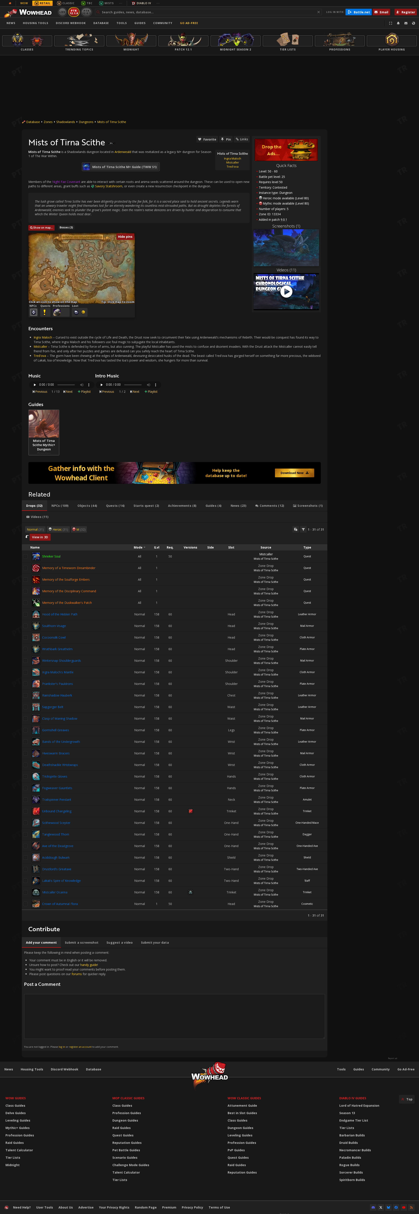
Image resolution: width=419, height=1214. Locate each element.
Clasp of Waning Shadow (59, 718)
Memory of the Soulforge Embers (66, 579)
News (11, 23)
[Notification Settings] (398, 23)
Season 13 (347, 1113)
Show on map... (43, 227)
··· (120, 3)
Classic (68, 3)
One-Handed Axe (307, 846)
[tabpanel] (174, 722)
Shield (307, 857)
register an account (80, 1046)
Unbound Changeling (56, 811)
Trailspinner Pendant (56, 799)
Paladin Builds (350, 1157)
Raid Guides (14, 1143)
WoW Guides (15, 1098)
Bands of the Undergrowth (61, 742)
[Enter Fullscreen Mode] (390, 23)
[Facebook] (396, 1207)
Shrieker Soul (51, 556)
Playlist (86, 391)
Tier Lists (12, 1157)
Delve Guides (15, 1113)
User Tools (44, 1207)
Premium (169, 1207)
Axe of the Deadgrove (57, 846)
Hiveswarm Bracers (56, 753)
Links (244, 139)
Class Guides (15, 1105)
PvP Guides (236, 1150)
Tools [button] (122, 23)
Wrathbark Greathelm (57, 649)
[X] (381, 1207)
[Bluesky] (388, 1207)
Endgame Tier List (353, 1120)
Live (62, 12)
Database (101, 23)
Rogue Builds (349, 1165)
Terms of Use (219, 1207)
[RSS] (411, 1207)
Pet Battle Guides (126, 1150)
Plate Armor (307, 649)
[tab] (34, 505)
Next (69, 391)
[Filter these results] (303, 529)
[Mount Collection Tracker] (174, 473)
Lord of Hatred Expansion (359, 1105)
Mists (109, 3)
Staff (307, 880)
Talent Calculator (19, 1150)
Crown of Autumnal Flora (60, 904)
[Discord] (373, 1207)
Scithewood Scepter (56, 823)
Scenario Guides (124, 1157)
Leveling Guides (17, 1120)
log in (62, 1046)
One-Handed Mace (307, 823)
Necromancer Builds (355, 1150)
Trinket (307, 811)
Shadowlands (65, 122)
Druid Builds (348, 1143)
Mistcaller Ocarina (54, 892)
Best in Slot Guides (242, 1113)
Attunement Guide (242, 1105)
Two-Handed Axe (307, 869)
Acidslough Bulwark (56, 857)
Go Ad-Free (189, 23)
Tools (341, 1069)
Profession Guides (19, 1135)
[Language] (413, 23)
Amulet (307, 799)
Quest (307, 556)
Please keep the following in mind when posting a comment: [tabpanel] (74, 999)
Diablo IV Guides (352, 1098)
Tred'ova (40, 356)
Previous (41, 391)
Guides (140, 23)
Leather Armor (307, 614)
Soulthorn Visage (54, 626)
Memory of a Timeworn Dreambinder (68, 568)
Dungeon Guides (125, 1120)
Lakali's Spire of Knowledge (61, 881)
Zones (48, 122)
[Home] (29, 12)
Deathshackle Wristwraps (60, 765)
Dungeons (86, 122)
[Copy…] (295, 529)
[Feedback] (406, 23)
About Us (65, 1207)
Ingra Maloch (43, 337)
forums (77, 974)
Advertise (86, 1207)
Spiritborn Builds (352, 1180)
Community (162, 23)
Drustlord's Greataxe (56, 869)
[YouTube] (403, 1207)
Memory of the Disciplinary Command (69, 591)
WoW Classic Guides (244, 1098)
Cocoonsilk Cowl (53, 637)
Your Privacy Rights (114, 1207)
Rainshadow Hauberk (57, 695)
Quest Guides (123, 1135)
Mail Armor (307, 626)
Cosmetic (307, 904)
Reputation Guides (127, 1143)
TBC (90, 3)
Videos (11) (286, 270)
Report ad (392, 1058)
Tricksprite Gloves (54, 776)
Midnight (12, 1165)
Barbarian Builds (352, 1135)
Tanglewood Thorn (55, 834)
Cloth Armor (307, 637)
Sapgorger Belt (52, 707)
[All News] (10, 3)
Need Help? (22, 1207)
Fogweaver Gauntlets (57, 788)
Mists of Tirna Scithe (111, 122)
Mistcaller (40, 346)
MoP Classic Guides (128, 1098)
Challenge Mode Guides (130, 1165)
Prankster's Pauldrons (57, 684)
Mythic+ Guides (17, 1128)
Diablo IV (144, 3)
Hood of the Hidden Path (59, 614)
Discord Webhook (71, 23)
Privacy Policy (192, 1207)
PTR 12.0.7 (86, 12)
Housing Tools (32, 1069)
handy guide (88, 965)
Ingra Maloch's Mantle (58, 672)
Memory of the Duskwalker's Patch (67, 603)
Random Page (146, 1207)
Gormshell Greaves (55, 730)
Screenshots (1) (286, 226)
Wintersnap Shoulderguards (61, 660)
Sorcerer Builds (351, 1172)
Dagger (307, 834)
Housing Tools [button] (35, 23)
